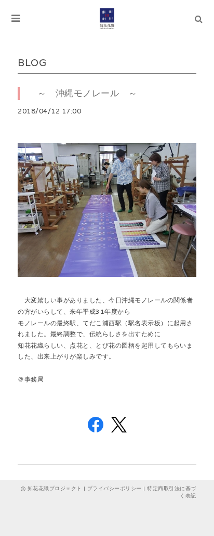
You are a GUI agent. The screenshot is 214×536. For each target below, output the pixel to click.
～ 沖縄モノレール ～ (82, 93)
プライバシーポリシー (114, 488)
